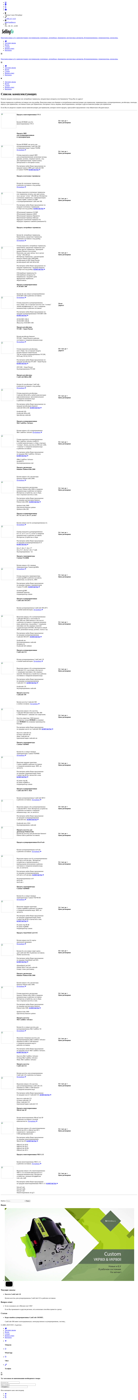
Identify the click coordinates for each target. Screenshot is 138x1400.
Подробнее (21, 150)
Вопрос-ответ (9, 48)
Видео (7, 45)
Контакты (8, 50)
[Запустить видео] (9, 1284)
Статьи (7, 47)
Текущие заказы (10, 43)
